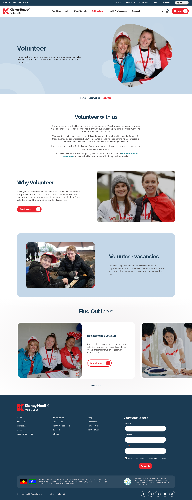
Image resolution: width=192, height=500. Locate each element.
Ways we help (80, 11)
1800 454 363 (24, 2)
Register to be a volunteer (102, 335)
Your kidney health (60, 11)
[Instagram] (151, 494)
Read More (25, 209)
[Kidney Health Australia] (16, 11)
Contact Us (166, 3)
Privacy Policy (93, 426)
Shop (155, 3)
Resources (143, 3)
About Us (117, 3)
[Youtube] (165, 494)
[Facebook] (143, 494)
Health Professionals (117, 11)
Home (83, 97)
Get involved (98, 11)
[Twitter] (172, 494)
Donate (178, 11)
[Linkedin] (158, 494)
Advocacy (130, 3)
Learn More (96, 363)
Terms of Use (93, 430)
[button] (93, 385)
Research (136, 11)
